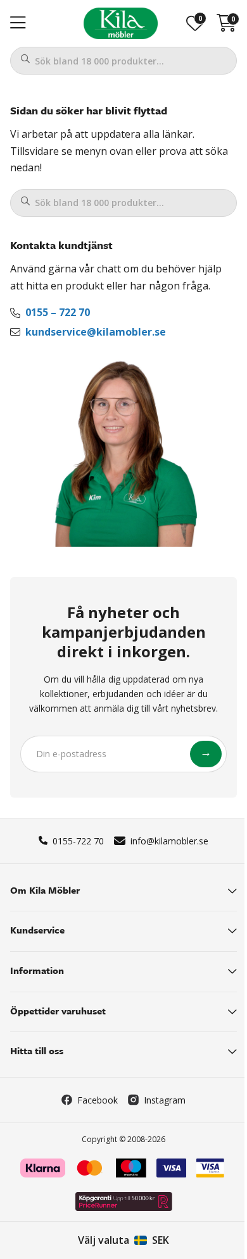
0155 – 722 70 (57, 312)
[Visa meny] (18, 23)
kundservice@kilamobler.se (95, 332)
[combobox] (123, 61)
